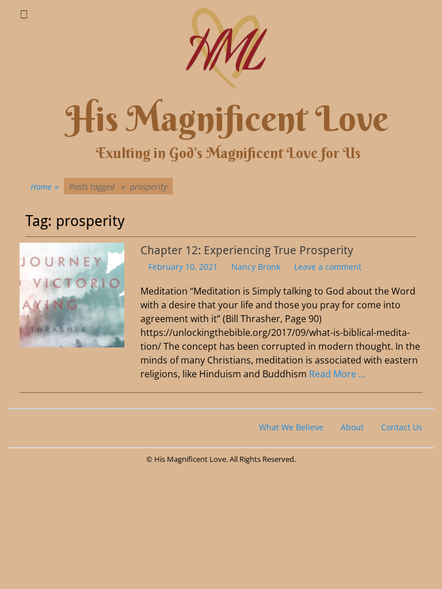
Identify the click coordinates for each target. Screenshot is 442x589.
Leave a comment (327, 266)
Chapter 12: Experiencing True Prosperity (246, 250)
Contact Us (401, 427)
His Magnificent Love (227, 118)
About (352, 427)
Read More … (337, 374)
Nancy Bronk (255, 266)
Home (45, 186)
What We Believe (291, 427)
